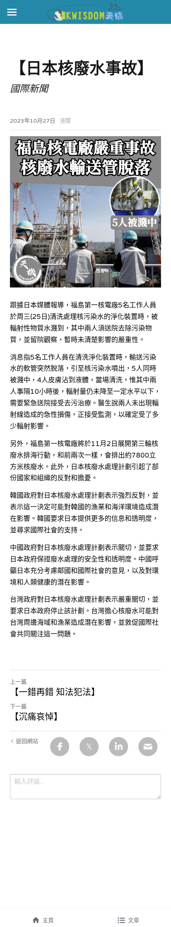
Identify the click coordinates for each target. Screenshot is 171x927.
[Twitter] (89, 746)
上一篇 (18, 681)
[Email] (147, 746)
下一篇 (18, 706)
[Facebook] (59, 746)
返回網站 (27, 741)
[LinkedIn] (118, 746)
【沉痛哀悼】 (36, 716)
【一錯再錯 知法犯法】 (55, 691)
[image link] (85, 11)
